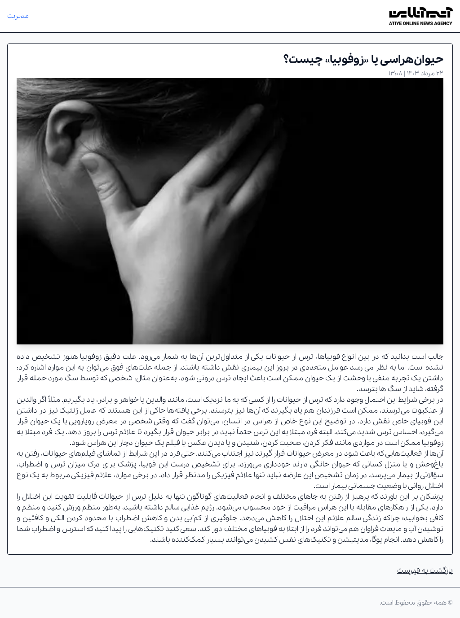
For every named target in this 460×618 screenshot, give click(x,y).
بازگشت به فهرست (425, 571)
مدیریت (18, 16)
